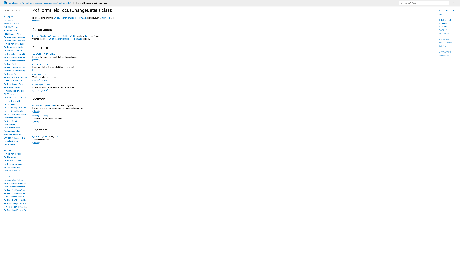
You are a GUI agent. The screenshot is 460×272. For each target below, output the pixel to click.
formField (106, 18)
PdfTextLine (9, 104)
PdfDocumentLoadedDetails (16, 57)
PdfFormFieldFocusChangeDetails (47, 36)
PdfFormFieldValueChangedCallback (19, 193)
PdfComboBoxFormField (14, 54)
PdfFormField (69, 36)
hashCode (36, 74)
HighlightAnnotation (12, 34)
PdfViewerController (12, 118)
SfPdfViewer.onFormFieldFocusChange (70, 18)
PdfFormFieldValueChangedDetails (19, 71)
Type (48, 85)
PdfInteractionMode (12, 160)
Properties (445, 20)
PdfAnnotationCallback (14, 180)
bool (87, 36)
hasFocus (36, 21)
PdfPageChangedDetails (14, 84)
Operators (445, 52)
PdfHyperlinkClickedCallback (16, 200)
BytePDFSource (11, 27)
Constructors (447, 10)
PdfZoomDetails (11, 121)
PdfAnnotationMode (12, 154)
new (441, 14)
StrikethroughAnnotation (14, 138)
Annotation (8, 20)
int (45, 74)
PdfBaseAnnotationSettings (16, 47)
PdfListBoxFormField (13, 81)
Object (45, 136)
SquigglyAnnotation (12, 131)
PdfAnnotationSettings (14, 44)
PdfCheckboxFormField (14, 50)
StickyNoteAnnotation (13, 134)
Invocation (50, 105)
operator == (37, 136)
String (45, 116)
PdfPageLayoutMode (13, 164)
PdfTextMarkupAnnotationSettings (19, 108)
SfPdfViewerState (12, 128)
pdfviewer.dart (65, 3)
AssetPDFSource (11, 24)
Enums (7, 150)
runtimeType (37, 85)
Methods (444, 39)
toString (35, 116)
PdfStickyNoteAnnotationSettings (18, 97)
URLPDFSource (10, 144)
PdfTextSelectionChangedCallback (19, 207)
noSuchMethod (38, 105)
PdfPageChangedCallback (15, 203)
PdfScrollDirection (12, 167)
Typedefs (9, 176)
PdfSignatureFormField (14, 91)
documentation (50, 3)
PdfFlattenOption (11, 157)
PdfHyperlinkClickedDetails (15, 77)
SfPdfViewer (9, 124)
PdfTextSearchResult (13, 111)
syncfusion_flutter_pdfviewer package (25, 3)
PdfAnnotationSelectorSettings (17, 40)
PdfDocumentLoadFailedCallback (18, 187)
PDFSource (9, 94)
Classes (8, 17)
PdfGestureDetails (12, 74)
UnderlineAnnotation (12, 141)
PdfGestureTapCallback (14, 197)
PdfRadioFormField (12, 87)
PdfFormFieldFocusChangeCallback (19, 190)
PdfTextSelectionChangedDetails (18, 114)
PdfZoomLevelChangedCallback (17, 210)
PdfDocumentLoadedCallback (17, 183)
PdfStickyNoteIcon (12, 171)
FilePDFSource (10, 30)
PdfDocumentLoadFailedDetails (17, 61)
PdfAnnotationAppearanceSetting (18, 37)
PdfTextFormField (12, 101)
